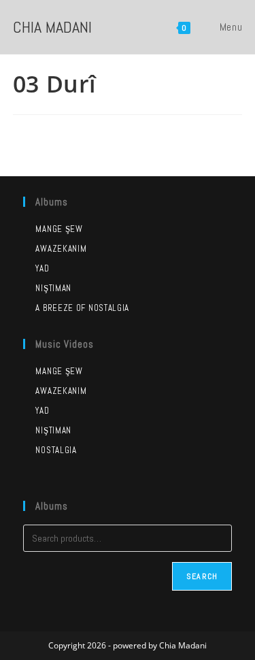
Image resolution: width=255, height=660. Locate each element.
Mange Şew (58, 229)
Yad (42, 268)
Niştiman (53, 288)
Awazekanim (60, 248)
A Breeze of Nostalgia (82, 308)
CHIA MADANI (52, 26)
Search (202, 576)
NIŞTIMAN (53, 430)
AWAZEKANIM (60, 391)
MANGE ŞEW (58, 371)
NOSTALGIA (55, 450)
